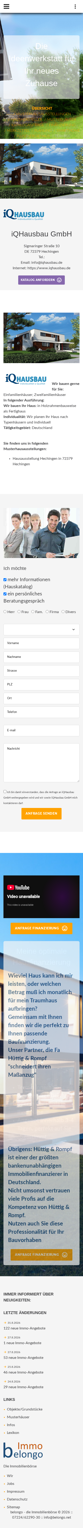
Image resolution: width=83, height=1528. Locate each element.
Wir (10, 1476)
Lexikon (13, 1433)
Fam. (39, 612)
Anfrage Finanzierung (37, 928)
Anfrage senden (41, 813)
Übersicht (42, 108)
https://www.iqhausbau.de (48, 268)
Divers (71, 612)
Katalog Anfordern (38, 280)
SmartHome (68, 130)
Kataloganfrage (28, 125)
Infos (11, 1425)
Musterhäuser (61, 119)
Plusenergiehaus (33, 136)
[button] (79, 147)
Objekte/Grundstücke (24, 1409)
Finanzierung (62, 125)
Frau (25, 612)
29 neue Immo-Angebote (23, 1387)
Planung (43, 130)
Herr (11, 612)
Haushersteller (26, 119)
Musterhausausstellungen (43, 114)
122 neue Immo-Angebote (24, 1328)
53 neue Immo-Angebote (23, 1358)
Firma (55, 612)
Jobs (10, 1484)
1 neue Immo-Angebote (22, 1343)
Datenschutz (17, 1499)
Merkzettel (18, 130)
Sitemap (13, 1507)
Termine (63, 136)
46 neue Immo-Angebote (23, 1372)
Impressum (15, 1491)
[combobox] (41, 629)
